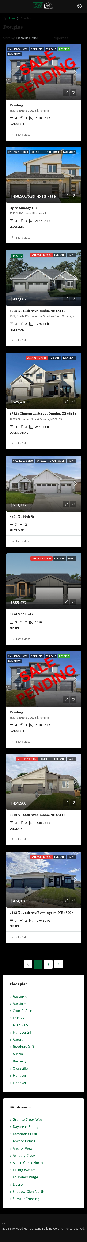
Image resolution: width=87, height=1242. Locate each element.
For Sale (51, 49)
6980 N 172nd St (22, 614)
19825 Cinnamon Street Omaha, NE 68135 (43, 414)
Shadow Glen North (28, 1191)
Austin (18, 1054)
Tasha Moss (23, 135)
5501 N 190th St (22, 517)
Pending (64, 49)
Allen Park (21, 1025)
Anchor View (23, 1148)
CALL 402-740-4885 (41, 254)
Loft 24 (18, 1018)
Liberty (18, 1184)
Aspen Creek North (28, 1162)
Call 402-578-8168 (23, 460)
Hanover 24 (22, 1032)
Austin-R (20, 996)
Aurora (18, 1039)
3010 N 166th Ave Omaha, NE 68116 (37, 815)
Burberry (19, 1061)
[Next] (58, 964)
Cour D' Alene (23, 1010)
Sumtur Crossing (26, 1198)
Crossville (20, 1068)
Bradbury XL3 (23, 1046)
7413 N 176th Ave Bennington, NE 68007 (41, 913)
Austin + (19, 1003)
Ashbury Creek (24, 1155)
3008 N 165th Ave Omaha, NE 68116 (37, 311)
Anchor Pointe (24, 1141)
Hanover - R (22, 1082)
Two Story (14, 54)
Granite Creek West (28, 1119)
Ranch (71, 254)
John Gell (21, 340)
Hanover (19, 1075)
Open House (57, 460)
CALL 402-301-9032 (18, 49)
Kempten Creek (25, 1134)
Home (11, 18)
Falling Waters (24, 1170)
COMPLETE (37, 49)
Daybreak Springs (26, 1126)
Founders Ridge (25, 1177)
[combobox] (31, 37)
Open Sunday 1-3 (23, 208)
